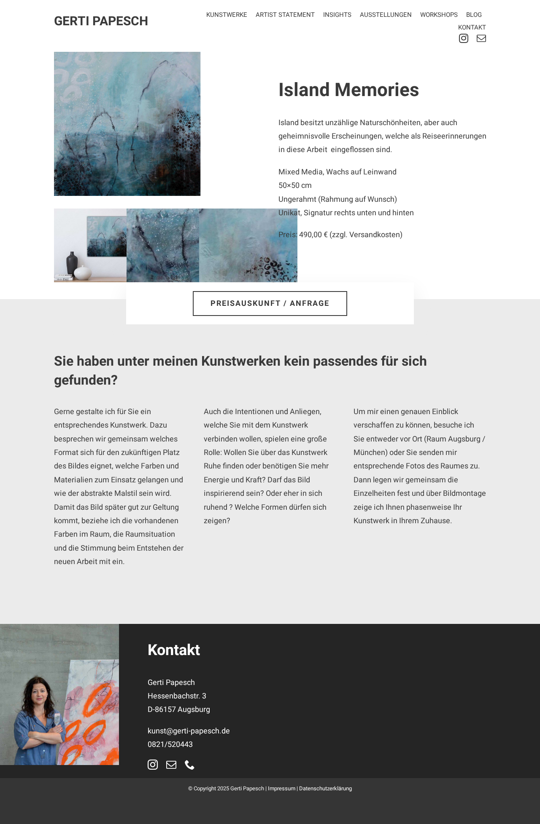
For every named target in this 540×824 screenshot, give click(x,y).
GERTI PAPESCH (101, 21)
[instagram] (463, 38)
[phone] (190, 765)
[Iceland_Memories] (158, 124)
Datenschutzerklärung (325, 788)
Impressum (281, 788)
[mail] (481, 38)
